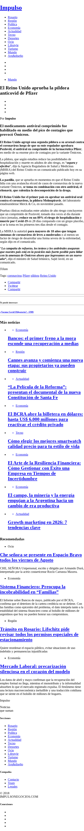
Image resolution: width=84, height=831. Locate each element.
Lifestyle (13, 45)
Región (12, 20)
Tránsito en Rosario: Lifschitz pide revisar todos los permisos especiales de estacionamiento (39, 634)
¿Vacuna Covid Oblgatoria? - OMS (17, 312)
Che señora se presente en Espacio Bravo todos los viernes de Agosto (41, 557)
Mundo (12, 52)
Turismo (13, 48)
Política (12, 24)
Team (11, 783)
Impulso (11, 7)
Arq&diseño (15, 55)
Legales (12, 786)
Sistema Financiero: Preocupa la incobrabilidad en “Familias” (32, 589)
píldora (35, 275)
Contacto (13, 779)
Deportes (13, 38)
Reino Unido (48, 275)
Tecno (11, 34)
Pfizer (26, 275)
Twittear (13, 285)
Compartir (14, 282)
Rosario (12, 17)
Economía (14, 27)
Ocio (11, 41)
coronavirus (14, 275)
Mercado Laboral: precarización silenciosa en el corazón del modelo (35, 669)
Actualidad (14, 31)
